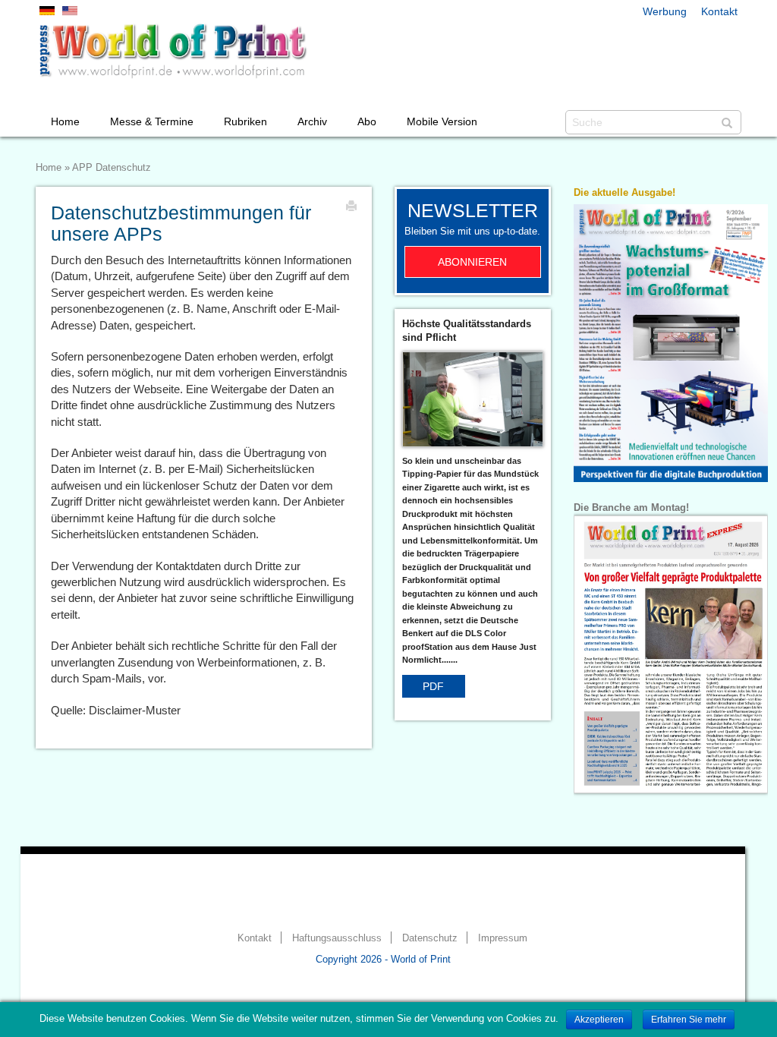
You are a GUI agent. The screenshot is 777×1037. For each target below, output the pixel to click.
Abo (366, 121)
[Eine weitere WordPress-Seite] (172, 51)
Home (65, 121)
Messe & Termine (151, 121)
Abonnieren (472, 262)
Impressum (502, 938)
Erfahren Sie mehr (688, 1019)
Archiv (312, 121)
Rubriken (245, 121)
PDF (433, 686)
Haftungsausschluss (337, 938)
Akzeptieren (599, 1019)
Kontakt (719, 11)
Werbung (665, 11)
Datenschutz (430, 938)
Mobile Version (442, 121)
